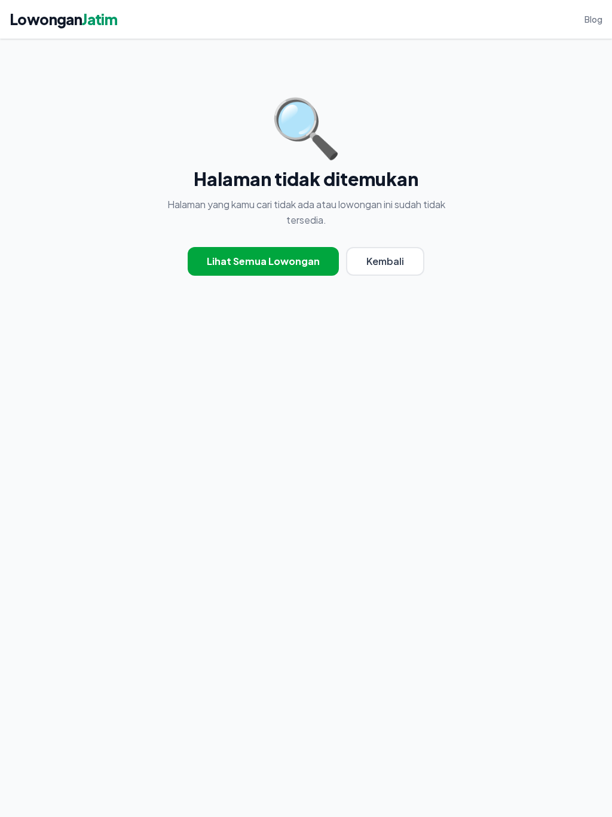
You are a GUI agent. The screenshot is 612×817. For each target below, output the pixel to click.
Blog (593, 19)
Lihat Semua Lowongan (263, 261)
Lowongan (63, 19)
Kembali (385, 261)
